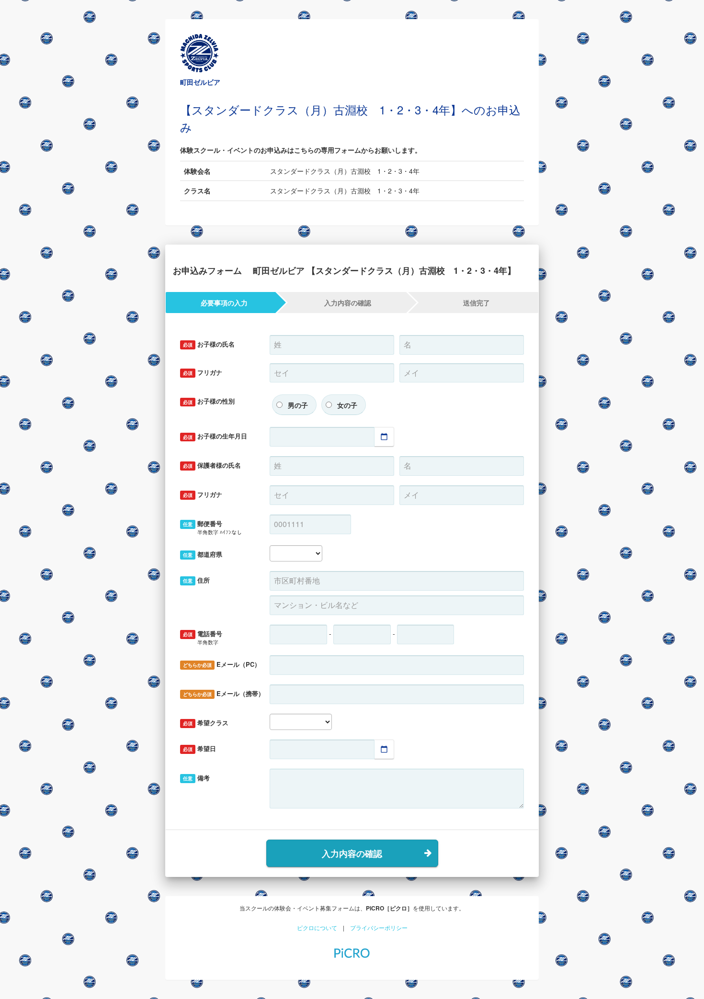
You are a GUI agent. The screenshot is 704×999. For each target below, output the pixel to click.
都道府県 (202, 554)
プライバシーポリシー (379, 927)
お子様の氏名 (209, 343)
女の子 (347, 405)
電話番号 (202, 637)
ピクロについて (317, 927)
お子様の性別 (209, 400)
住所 (196, 579)
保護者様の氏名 (212, 465)
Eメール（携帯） (222, 693)
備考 (196, 777)
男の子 (298, 405)
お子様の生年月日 (215, 435)
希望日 (199, 748)
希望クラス (205, 722)
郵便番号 (212, 527)
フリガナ (202, 372)
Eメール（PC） (222, 664)
